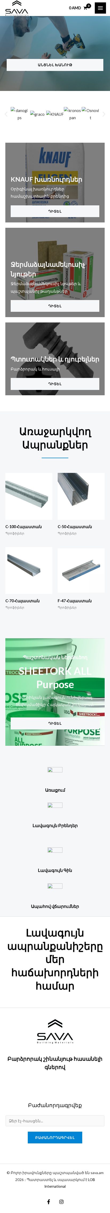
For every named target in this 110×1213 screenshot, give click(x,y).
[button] (6, 114)
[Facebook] (48, 1201)
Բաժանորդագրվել (55, 1137)
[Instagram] (61, 1201)
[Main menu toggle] (100, 8)
